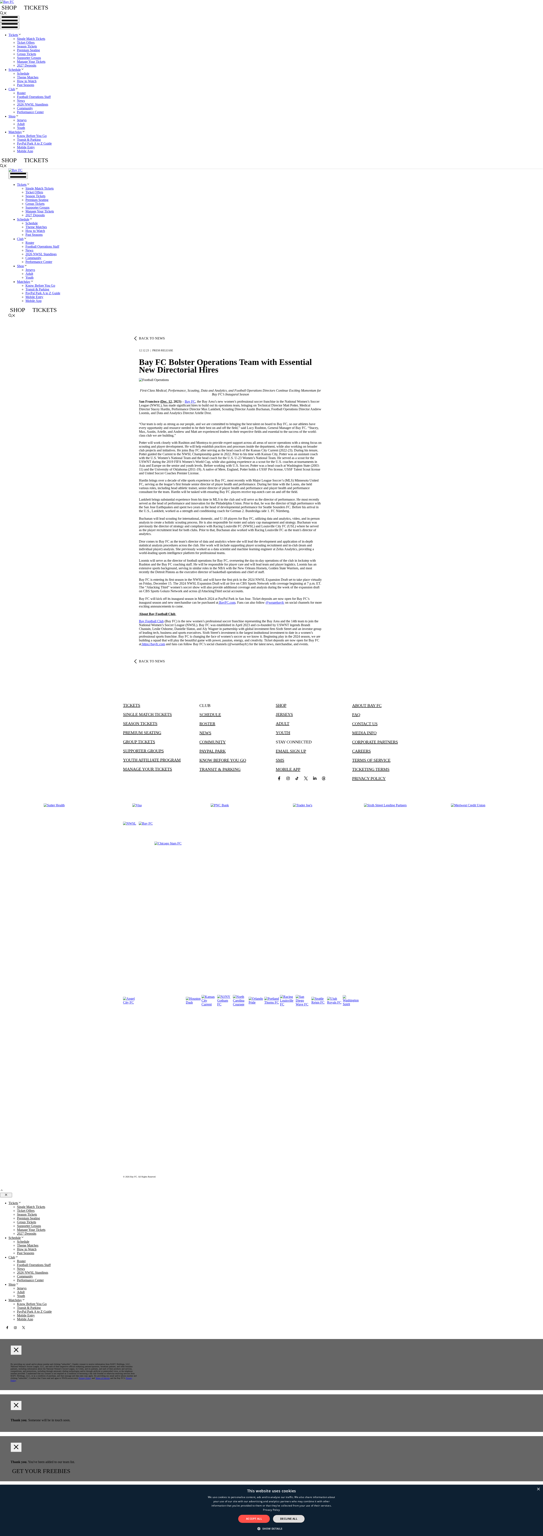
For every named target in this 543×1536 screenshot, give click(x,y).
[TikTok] (297, 778)
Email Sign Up (291, 751)
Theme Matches (27, 77)
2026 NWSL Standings (32, 104)
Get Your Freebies (41, 1471)
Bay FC (190, 401)
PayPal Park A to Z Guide (34, 143)
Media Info (364, 732)
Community (25, 108)
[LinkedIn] (314, 778)
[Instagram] (288, 778)
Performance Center (30, 112)
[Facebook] (279, 778)
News (21, 100)
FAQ (356, 714)
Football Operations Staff (34, 97)
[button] (3, 13)
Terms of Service (371, 760)
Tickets (36, 7)
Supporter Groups (29, 58)
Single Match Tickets (31, 38)
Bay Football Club (151, 621)
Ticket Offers (26, 42)
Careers (361, 751)
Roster (21, 93)
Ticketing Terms (370, 769)
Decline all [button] (288, 1519)
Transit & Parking (29, 139)
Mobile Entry (26, 147)
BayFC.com (226, 602)
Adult (21, 124)
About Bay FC (367, 705)
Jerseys (22, 120)
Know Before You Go (32, 136)
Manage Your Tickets (31, 61)
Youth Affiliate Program (152, 760)
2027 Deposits (26, 65)
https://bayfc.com (153, 644)
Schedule (14, 69)
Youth (21, 128)
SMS (280, 760)
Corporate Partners (375, 742)
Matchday (15, 132)
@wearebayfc (275, 602)
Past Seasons (25, 85)
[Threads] (323, 778)
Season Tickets (27, 46)
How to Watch (26, 81)
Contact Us (365, 723)
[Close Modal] (16, 1350)
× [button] (538, 1489)
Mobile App (25, 151)
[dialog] (271, 1510)
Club (11, 89)
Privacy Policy (369, 778)
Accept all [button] (254, 1519)
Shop (9, 7)
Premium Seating (28, 50)
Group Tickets (26, 54)
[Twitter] (305, 778)
